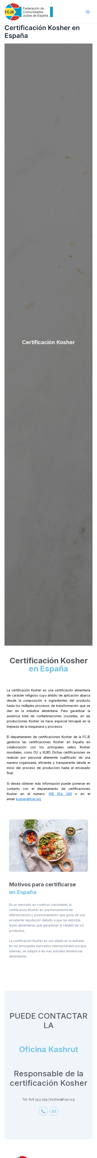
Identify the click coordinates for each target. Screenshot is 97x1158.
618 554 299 (60, 794)
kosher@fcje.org (28, 799)
